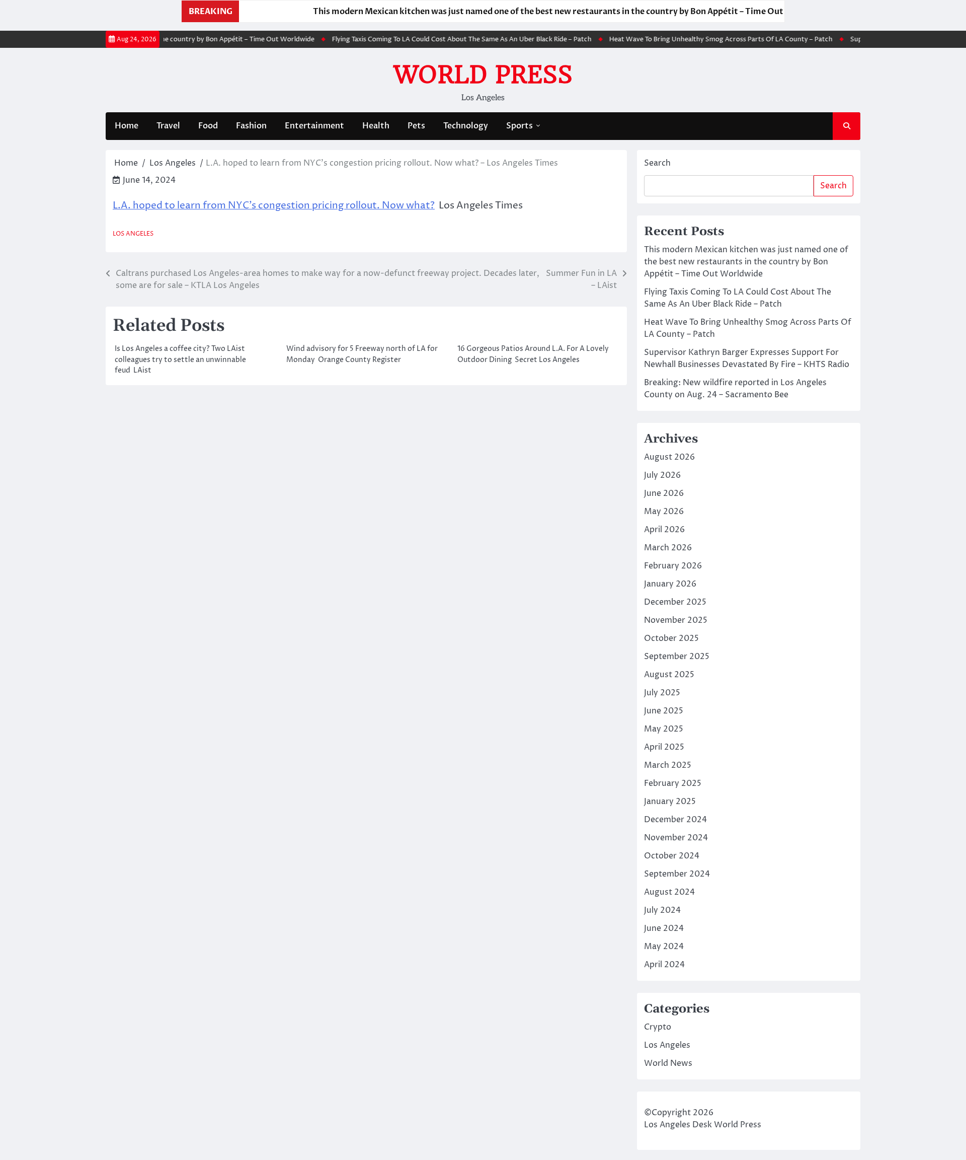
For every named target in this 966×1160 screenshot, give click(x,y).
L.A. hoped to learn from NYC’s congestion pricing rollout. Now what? (274, 205)
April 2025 (664, 747)
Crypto (657, 1027)
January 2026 (670, 584)
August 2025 (669, 674)
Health (375, 125)
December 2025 (675, 602)
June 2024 (664, 928)
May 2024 (664, 946)
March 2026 (668, 547)
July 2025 (662, 692)
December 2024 (675, 819)
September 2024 (677, 874)
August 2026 (669, 457)
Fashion (251, 125)
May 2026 (664, 511)
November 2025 (675, 620)
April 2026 (664, 529)
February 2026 (673, 565)
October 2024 (671, 855)
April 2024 (664, 964)
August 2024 (669, 892)
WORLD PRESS (483, 74)
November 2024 (676, 837)
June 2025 (663, 710)
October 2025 (671, 638)
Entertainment (314, 125)
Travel (168, 125)
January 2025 (670, 801)
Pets (416, 125)
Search (657, 163)
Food (208, 125)
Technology (465, 125)
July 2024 (662, 910)
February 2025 (672, 783)
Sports (519, 125)
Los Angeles (133, 234)
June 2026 (664, 493)
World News (668, 1063)
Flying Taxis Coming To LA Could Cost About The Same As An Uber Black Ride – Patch (445, 39)
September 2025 (676, 656)
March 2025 (667, 765)
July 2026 (662, 475)
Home (126, 125)
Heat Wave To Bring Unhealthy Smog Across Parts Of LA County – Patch (704, 39)
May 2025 (663, 729)
